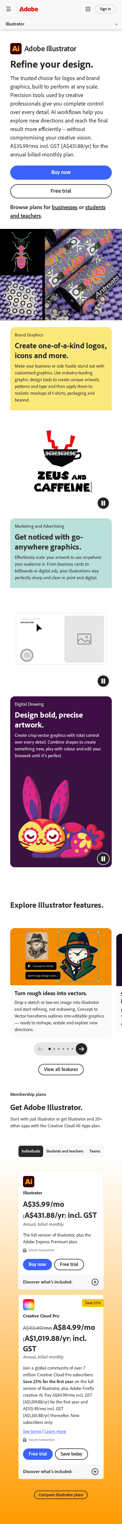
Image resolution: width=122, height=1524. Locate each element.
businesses (64, 207)
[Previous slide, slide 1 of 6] (40, 1049)
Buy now (61, 172)
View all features (61, 1069)
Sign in (105, 9)
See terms (32, 1431)
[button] (87, 9)
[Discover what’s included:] (95, 1282)
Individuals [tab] (31, 1151)
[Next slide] (81, 1049)
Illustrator (15, 24)
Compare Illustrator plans (61, 1494)
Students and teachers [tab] (64, 1151)
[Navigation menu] (8, 9)
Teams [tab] (94, 1151)
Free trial (61, 191)
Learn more (55, 1431)
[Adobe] (28, 9)
